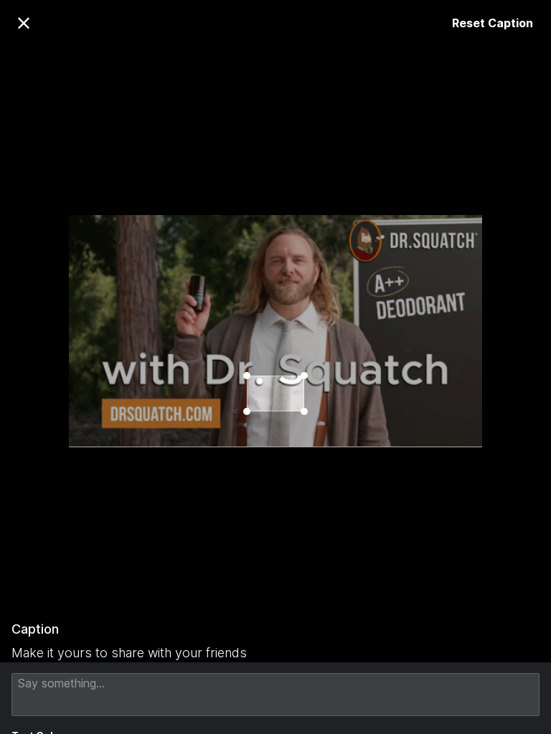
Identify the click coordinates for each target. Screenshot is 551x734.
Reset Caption (492, 23)
